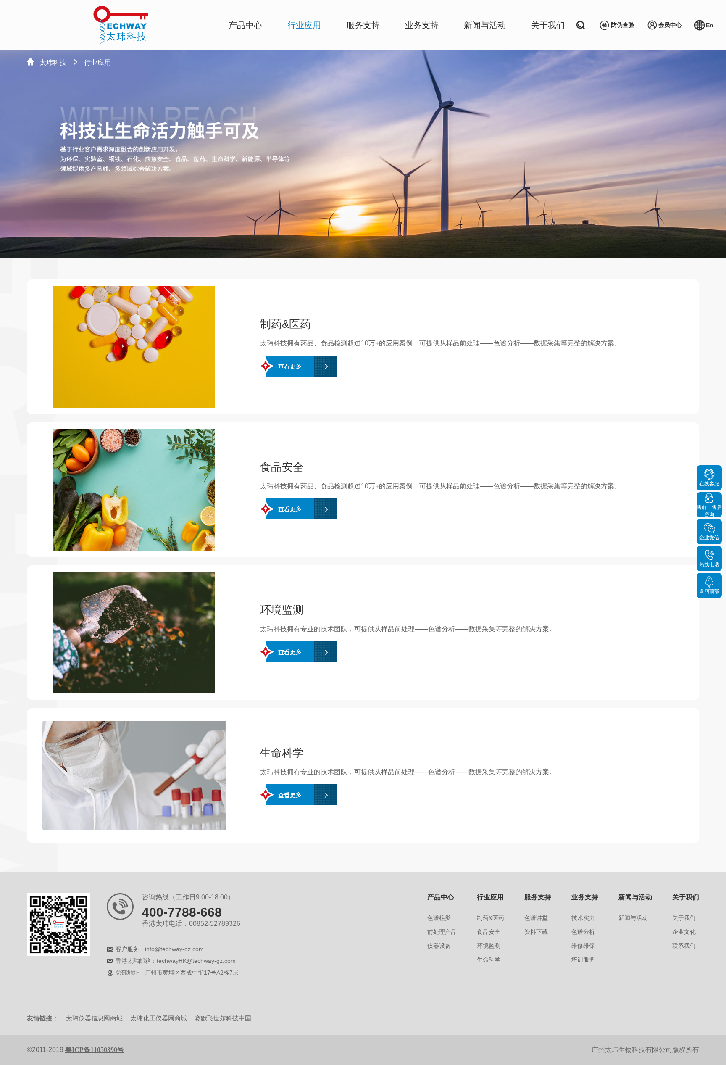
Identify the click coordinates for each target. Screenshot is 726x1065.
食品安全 (488, 931)
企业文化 (684, 931)
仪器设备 (439, 945)
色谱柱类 (439, 918)
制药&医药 (490, 918)
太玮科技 (52, 62)
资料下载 (536, 931)
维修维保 (583, 945)
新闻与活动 (485, 25)
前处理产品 (442, 931)
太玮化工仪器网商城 (158, 1018)
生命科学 (488, 959)
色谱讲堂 (536, 918)
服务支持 (363, 25)
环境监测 (488, 945)
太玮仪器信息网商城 (94, 1018)
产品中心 (245, 25)
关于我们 (548, 25)
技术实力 (583, 918)
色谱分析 (583, 931)
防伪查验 (622, 24)
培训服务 (583, 959)
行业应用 (304, 25)
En (709, 25)
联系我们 (684, 945)
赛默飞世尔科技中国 (223, 1018)
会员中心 (670, 24)
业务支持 (422, 25)
